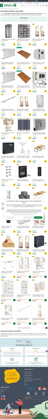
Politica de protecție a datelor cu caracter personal (24, 214)
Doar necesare (10, 217)
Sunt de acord (38, 217)
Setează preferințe (28, 217)
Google (22, 211)
